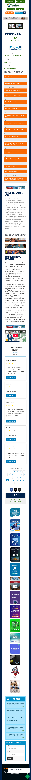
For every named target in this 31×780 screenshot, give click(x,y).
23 (23, 480)
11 (24, 474)
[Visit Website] (15, 38)
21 (17, 480)
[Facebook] (11, 490)
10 (21, 474)
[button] (23, 5)
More (23, 706)
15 (17, 477)
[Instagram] (19, 490)
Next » (17, 483)
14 (13, 477)
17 (23, 477)
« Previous (9, 471)
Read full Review (11, 377)
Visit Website (15, 41)
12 (7, 477)
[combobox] (19, 12)
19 (10, 480)
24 (13, 483)
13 (10, 477)
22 (20, 480)
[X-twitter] (15, 490)
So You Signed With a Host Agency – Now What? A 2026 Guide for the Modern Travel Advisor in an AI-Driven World (15, 719)
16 (20, 477)
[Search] (24, 12)
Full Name (9, 746)
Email (8, 751)
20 (13, 480)
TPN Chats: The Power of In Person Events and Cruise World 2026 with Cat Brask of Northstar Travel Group (15, 727)
